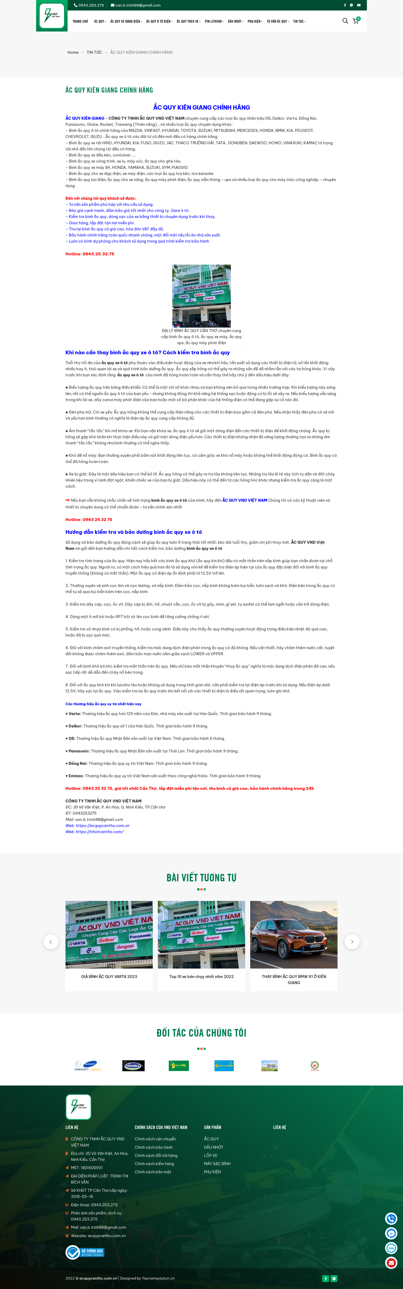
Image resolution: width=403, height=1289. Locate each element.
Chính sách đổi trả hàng (156, 1155)
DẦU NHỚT (234, 21)
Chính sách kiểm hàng (154, 1163)
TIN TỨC (298, 21)
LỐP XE (210, 1155)
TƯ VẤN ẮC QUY (277, 21)
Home (73, 52)
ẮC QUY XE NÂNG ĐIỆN (125, 21)
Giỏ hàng (358, 19)
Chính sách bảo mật (153, 1172)
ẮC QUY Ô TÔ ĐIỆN (158, 21)
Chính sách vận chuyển (155, 1139)
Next (352, 941)
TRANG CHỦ (80, 21)
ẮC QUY (99, 21)
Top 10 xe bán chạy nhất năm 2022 (109, 976)
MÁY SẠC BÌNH (217, 1163)
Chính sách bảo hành (154, 1147)
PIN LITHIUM (213, 21)
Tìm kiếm (345, 21)
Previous (50, 941)
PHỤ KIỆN (254, 21)
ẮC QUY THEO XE (188, 21)
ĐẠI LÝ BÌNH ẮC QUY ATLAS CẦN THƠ (294, 976)
